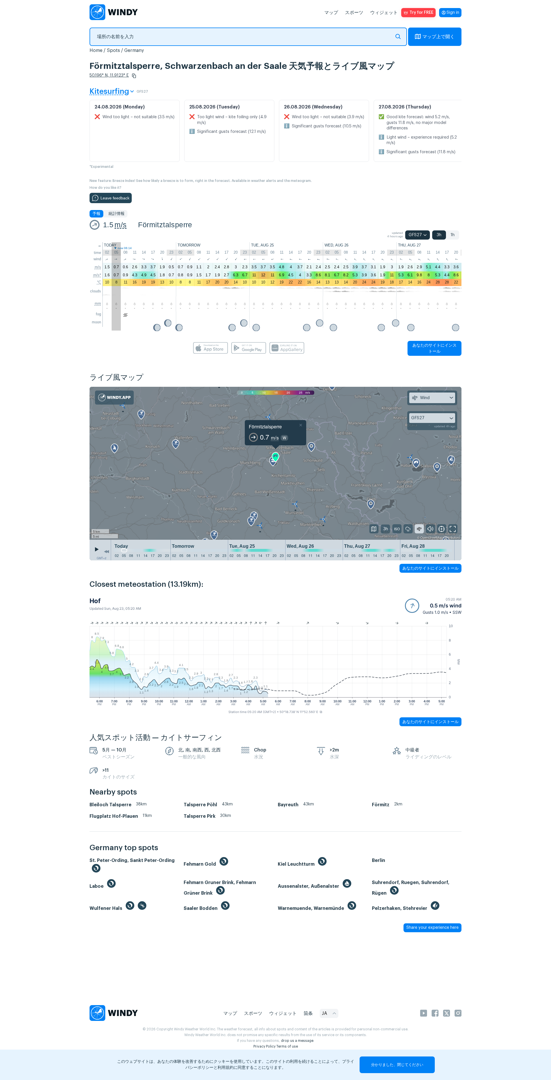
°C (99, 282)
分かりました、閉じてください (397, 1064)
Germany (134, 50)
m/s (121, 225)
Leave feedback (114, 198)
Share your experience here (432, 928)
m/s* (97, 275)
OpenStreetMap (431, 537)
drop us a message (297, 1040)
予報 (96, 214)
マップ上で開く (438, 36)
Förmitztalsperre (165, 225)
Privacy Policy (264, 1046)
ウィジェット (384, 12)
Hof (95, 601)
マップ (331, 12)
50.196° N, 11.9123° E (109, 75)
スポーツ (354, 12)
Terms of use (287, 1046)
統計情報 (116, 214)
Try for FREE (421, 13)
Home (96, 50)
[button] (134, 76)
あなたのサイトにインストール (434, 348)
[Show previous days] (106, 551)
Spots (113, 50)
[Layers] (374, 528)
